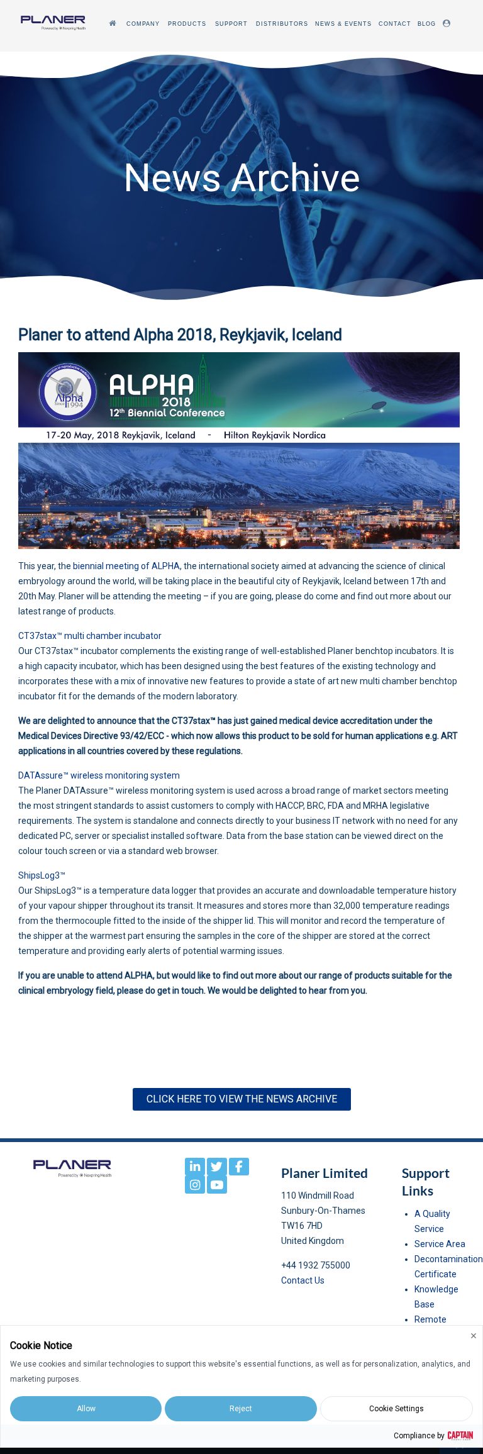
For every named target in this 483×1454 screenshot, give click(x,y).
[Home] (114, 23)
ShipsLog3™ (41, 875)
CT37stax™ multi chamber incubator (90, 636)
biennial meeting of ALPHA (126, 566)
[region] (241, 177)
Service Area (439, 1244)
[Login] (448, 23)
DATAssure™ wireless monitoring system (99, 775)
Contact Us (303, 1280)
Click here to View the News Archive (242, 1099)
